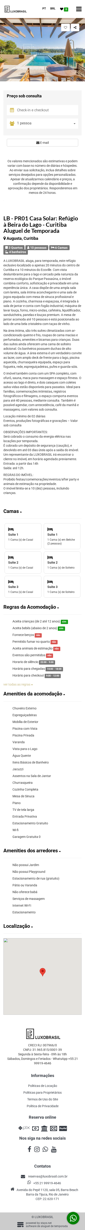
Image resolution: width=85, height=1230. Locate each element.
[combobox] (47, 124)
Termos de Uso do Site (42, 1099)
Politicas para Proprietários (42, 1092)
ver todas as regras (17, 684)
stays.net (46, 1223)
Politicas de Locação (42, 1086)
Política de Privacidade (42, 1106)
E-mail (44, 142)
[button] (42, 511)
